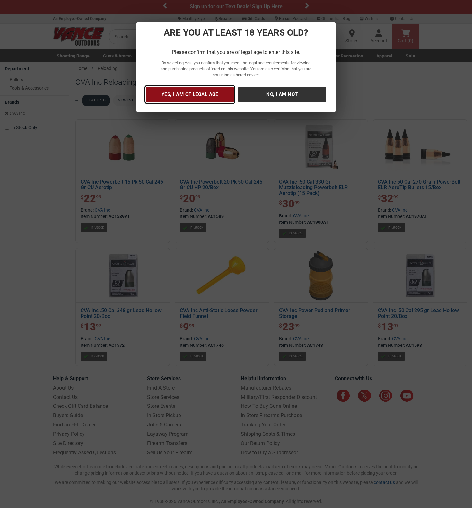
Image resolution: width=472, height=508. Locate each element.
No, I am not (282, 94)
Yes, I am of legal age (190, 94)
